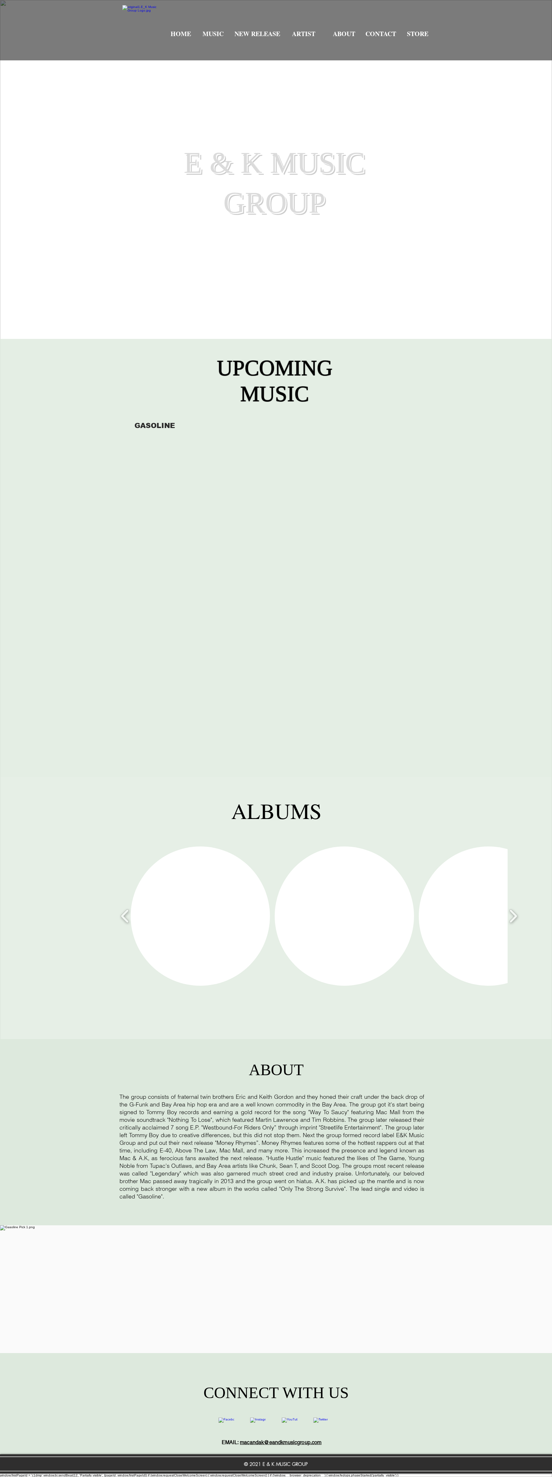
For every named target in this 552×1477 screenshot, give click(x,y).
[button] (200, 916)
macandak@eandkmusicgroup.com (280, 1442)
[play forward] (513, 916)
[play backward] (125, 916)
